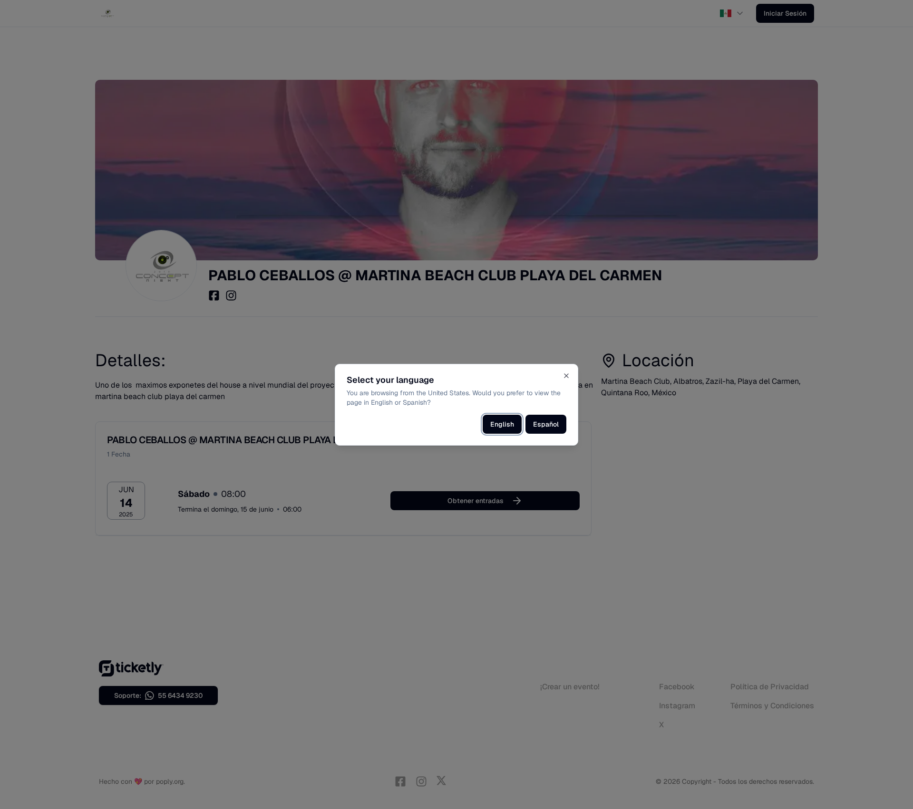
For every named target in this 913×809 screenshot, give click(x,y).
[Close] (566, 376)
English (502, 424)
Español (546, 424)
